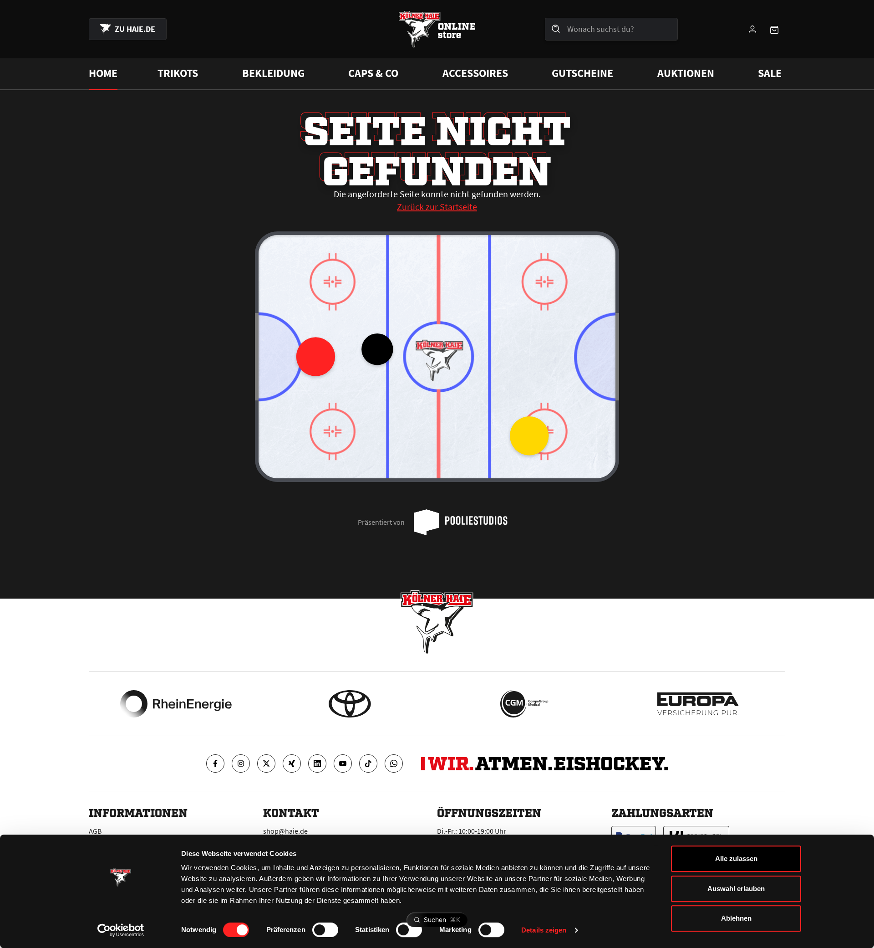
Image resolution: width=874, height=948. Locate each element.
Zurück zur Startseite (437, 206)
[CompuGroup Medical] (524, 703)
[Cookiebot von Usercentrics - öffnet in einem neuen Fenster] (121, 930)
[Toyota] (350, 703)
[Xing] (292, 763)
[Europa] (698, 703)
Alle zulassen (736, 858)
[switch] (325, 929)
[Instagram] (241, 763)
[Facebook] (215, 763)
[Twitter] (266, 763)
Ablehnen (736, 918)
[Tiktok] (368, 763)
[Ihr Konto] (752, 29)
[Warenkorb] (774, 29)
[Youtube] (343, 763)
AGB (95, 830)
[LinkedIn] (317, 763)
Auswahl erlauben (736, 888)
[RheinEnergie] (176, 703)
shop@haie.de (285, 830)
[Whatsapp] (394, 763)
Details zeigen (543, 930)
